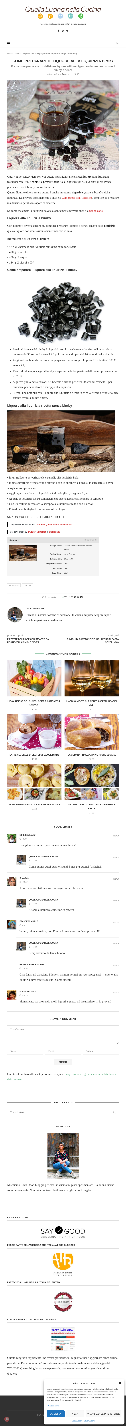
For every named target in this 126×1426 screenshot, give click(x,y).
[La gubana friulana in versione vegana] (92, 732)
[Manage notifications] (6, 1419)
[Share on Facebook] (69, 597)
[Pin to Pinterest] (75, 597)
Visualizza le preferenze (103, 1413)
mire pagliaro (27, 835)
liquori (27, 585)
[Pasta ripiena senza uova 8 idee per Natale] (34, 782)
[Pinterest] (67, 31)
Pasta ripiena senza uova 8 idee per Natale (34, 804)
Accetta (55, 1413)
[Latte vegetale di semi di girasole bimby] (34, 732)
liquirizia (14, 585)
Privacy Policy (89, 1421)
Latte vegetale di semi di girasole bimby (34, 755)
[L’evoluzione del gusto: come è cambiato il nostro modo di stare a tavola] (34, 678)
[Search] (117, 42)
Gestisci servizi (53, 1406)
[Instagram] (63, 31)
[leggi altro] (63, 1156)
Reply (116, 836)
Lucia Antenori (62, 74)
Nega (75, 1413)
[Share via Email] (81, 597)
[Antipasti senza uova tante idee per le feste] (92, 782)
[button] (119, 1383)
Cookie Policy (77, 1421)
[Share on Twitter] (72, 597)
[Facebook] (58, 31)
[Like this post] (65, 597)
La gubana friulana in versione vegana (92, 755)
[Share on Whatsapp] (78, 597)
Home (9, 53)
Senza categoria (23, 53)
